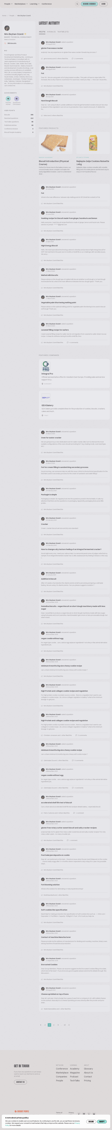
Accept (101, 1122)
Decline (91, 1122)
